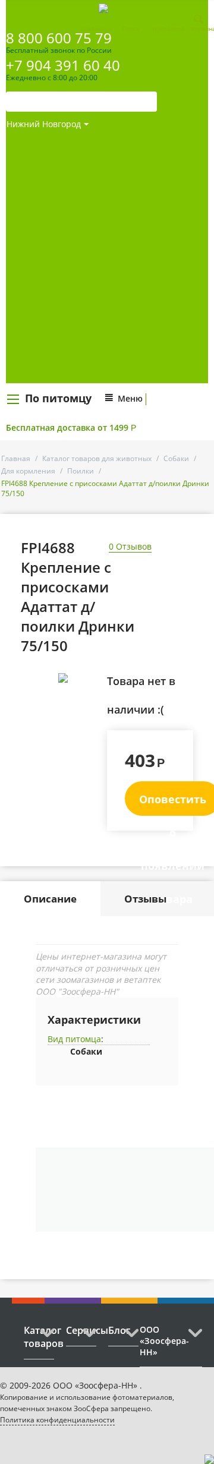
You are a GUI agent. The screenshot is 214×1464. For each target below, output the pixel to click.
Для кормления (28, 471)
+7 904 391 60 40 (63, 65)
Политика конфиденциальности (57, 1420)
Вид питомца (74, 1039)
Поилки (80, 471)
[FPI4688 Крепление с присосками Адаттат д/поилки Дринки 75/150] (63, 678)
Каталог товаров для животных (97, 458)
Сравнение (96, 28)
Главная (15, 458)
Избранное (168, 28)
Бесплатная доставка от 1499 (71, 427)
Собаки (176, 458)
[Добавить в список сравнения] (89, 704)
